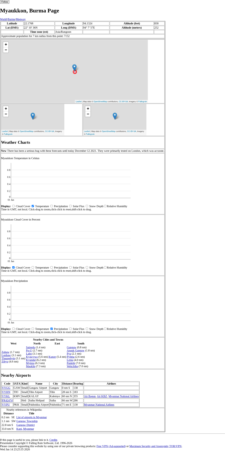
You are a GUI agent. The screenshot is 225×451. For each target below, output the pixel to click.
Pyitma (71, 356)
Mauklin (30, 366)
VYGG (6, 387)
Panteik (71, 363)
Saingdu (30, 347)
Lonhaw (6, 355)
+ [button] (6, 44)
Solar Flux (78, 206)
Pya (69, 353)
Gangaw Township (27, 421)
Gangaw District (25, 424)
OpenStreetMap (100, 101)
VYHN (6, 392)
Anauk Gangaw (76, 350)
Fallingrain (142, 101)
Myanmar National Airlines (123, 396)
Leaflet (79, 101)
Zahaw (5, 352)
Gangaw (71, 347)
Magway (21, 19)
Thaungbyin (8, 358)
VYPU (6, 404)
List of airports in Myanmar (31, 417)
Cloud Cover (23, 206)
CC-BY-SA (123, 101)
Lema (70, 359)
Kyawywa (32, 356)
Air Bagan (90, 396)
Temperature (42, 206)
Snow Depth (96, 206)
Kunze (52, 356)
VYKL (6, 396)
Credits (53, 439)
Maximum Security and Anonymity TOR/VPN (155, 446)
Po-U (29, 350)
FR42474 (7, 400)
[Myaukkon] (74, 67)
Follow (4, 2)
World (3, 19)
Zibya (5, 361)
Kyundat (31, 359)
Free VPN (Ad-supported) (111, 446)
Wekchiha (72, 366)
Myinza (30, 363)
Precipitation (61, 206)
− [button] (6, 50)
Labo (29, 353)
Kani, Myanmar (25, 428)
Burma (11, 19)
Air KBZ (102, 396)
